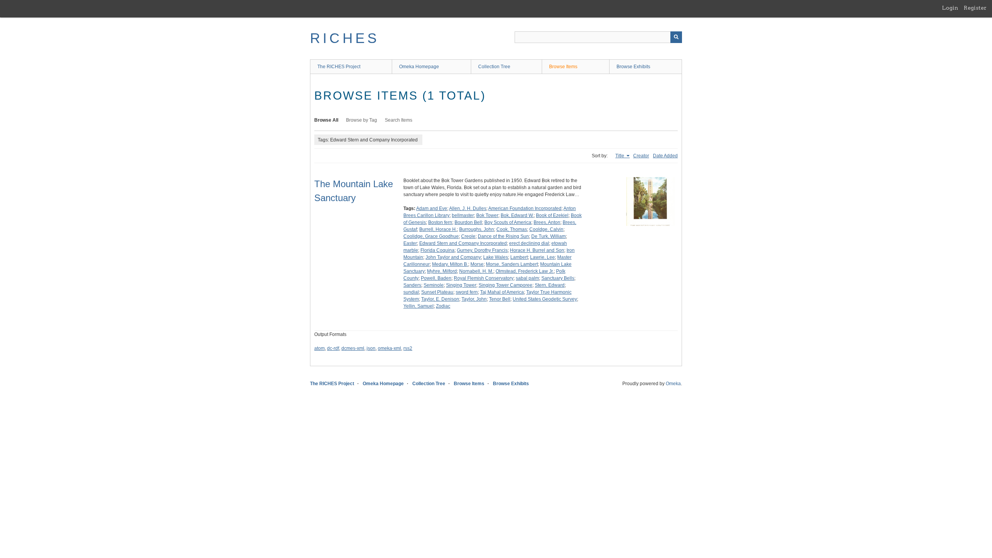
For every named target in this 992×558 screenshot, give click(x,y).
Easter (410, 243)
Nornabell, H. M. (476, 271)
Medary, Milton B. (450, 264)
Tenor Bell (499, 299)
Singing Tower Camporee (505, 285)
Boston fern (440, 222)
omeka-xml (389, 348)
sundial (411, 292)
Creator (641, 155)
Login (950, 8)
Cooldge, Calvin (546, 229)
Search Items (398, 120)
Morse (477, 264)
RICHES (344, 38)
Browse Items (563, 66)
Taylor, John (474, 299)
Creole (468, 236)
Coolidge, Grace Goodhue (431, 236)
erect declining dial (529, 243)
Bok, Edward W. (517, 215)
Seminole (434, 285)
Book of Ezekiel (552, 215)
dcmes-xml (352, 348)
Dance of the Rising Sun (503, 236)
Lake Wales (495, 257)
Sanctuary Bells (557, 278)
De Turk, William (548, 236)
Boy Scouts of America (507, 222)
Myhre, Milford (442, 271)
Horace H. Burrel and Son (537, 250)
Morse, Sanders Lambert (512, 264)
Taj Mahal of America (502, 292)
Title (620, 155)
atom (319, 348)
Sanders (412, 285)
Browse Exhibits (633, 66)
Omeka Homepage (419, 66)
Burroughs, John (476, 229)
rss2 (407, 348)
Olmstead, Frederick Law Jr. (525, 271)
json (371, 348)
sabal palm (527, 278)
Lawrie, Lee (542, 257)
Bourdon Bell (468, 222)
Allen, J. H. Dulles (467, 208)
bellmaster (463, 215)
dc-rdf (333, 348)
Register (975, 8)
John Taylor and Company (453, 257)
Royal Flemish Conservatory (483, 278)
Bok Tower (487, 215)
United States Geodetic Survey (545, 299)
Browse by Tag (361, 120)
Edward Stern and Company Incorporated (463, 243)
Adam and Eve (431, 208)
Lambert (519, 257)
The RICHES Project (338, 66)
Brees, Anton (547, 222)
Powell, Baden (436, 278)
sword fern (467, 292)
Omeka (673, 383)
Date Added (665, 155)
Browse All (326, 120)
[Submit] (676, 37)
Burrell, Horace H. (438, 229)
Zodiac (443, 306)
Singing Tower (461, 285)
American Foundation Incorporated (524, 208)
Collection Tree (494, 66)
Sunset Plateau (437, 292)
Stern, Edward (550, 285)
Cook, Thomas (511, 229)
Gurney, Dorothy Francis (482, 250)
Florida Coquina (437, 250)
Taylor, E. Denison (440, 299)
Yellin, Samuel (418, 306)
